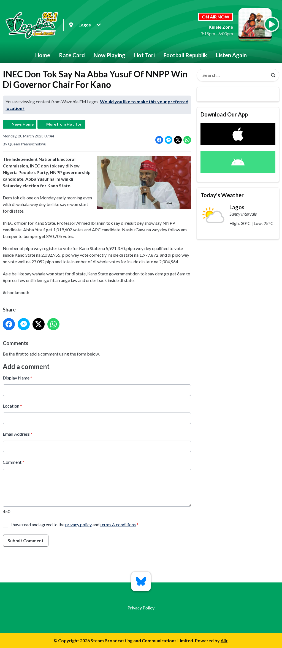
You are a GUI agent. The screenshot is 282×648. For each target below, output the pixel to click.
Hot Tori (144, 55)
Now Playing (109, 55)
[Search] (273, 75)
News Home (23, 124)
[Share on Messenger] (168, 140)
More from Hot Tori (64, 124)
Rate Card (72, 55)
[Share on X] (178, 140)
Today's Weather (222, 195)
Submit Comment (26, 540)
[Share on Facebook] (159, 140)
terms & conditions (118, 524)
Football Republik (185, 55)
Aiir (224, 640)
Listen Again (231, 55)
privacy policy (78, 524)
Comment (13, 462)
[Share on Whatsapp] (187, 140)
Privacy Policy (141, 607)
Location (12, 405)
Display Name (17, 377)
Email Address (17, 433)
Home (42, 55)
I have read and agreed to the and (74, 524)
